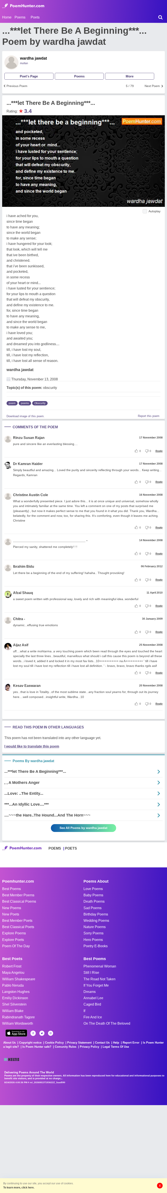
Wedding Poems (96, 920)
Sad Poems (93, 908)
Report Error (131, 1042)
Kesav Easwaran (27, 686)
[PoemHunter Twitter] (42, 1033)
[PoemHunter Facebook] (33, 1033)
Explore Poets (13, 940)
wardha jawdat (33, 58)
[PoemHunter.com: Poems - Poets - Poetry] (23, 5)
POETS (71, 848)
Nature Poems (95, 927)
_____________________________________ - (50, 540)
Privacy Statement (79, 1042)
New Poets (10, 914)
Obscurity (39, 403)
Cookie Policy (54, 1042)
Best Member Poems (18, 895)
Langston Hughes (16, 992)
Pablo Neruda (13, 985)
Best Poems (11, 889)
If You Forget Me (96, 985)
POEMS (54, 848)
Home (7, 17)
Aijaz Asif (20, 645)
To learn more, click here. (18, 1187)
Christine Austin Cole (30, 495)
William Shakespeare (18, 979)
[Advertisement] (65, 1148)
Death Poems (94, 901)
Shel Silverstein (14, 1004)
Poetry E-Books (96, 946)
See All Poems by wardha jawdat (83, 828)
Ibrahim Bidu (23, 566)
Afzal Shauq (23, 593)
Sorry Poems (94, 933)
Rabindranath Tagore (18, 1017)
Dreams (90, 992)
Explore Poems (14, 933)
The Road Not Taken (99, 979)
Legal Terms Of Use (116, 1046)
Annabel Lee (93, 998)
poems (25, 403)
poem (12, 403)
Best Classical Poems (19, 901)
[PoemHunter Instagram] (50, 1033)
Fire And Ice (93, 1017)
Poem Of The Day (16, 946)
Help (116, 1042)
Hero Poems (93, 940)
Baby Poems (93, 895)
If (84, 1011)
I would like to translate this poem (31, 746)
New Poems (11, 908)
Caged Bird (92, 1004)
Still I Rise (91, 972)
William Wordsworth (17, 1023)
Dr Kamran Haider (28, 464)
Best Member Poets (17, 920)
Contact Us (102, 1042)
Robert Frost (11, 966)
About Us (9, 1042)
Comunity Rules (65, 1046)
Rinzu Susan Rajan (29, 438)
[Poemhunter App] (16, 1033)
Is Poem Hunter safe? (36, 1046)
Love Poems (93, 889)
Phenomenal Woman (100, 966)
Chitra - (19, 619)
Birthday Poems (96, 914)
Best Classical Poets (18, 927)
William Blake (12, 1011)
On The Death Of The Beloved (107, 1023)
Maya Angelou (13, 972)
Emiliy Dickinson (15, 998)
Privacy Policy (89, 1046)
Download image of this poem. (26, 416)
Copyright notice (30, 1042)
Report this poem (148, 416)
